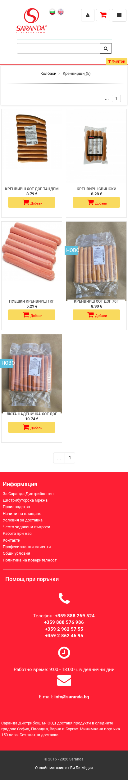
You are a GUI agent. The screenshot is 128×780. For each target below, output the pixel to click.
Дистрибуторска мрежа (25, 500)
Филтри (118, 61)
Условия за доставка (23, 520)
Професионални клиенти (27, 546)
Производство (16, 506)
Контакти (12, 540)
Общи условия (16, 553)
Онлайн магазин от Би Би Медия (64, 768)
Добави (36, 203)
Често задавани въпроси (26, 527)
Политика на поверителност (30, 560)
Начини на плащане (22, 513)
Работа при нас (17, 533)
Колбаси (48, 73)
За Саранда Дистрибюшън (28, 493)
